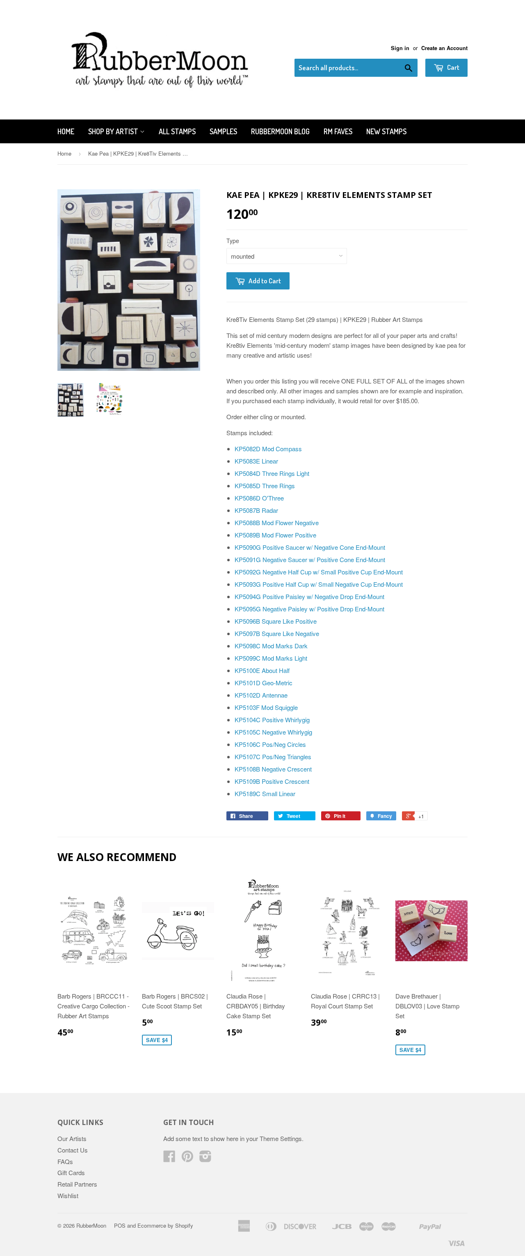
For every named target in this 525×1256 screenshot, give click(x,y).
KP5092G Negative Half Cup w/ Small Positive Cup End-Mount (319, 571)
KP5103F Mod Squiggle (266, 707)
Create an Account (444, 48)
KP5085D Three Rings (265, 485)
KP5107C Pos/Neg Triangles (273, 756)
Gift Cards (71, 1172)
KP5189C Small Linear (265, 793)
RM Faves (338, 131)
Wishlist (67, 1195)
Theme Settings (281, 1138)
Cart (452, 67)
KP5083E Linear (256, 461)
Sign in (400, 48)
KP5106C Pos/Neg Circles (270, 744)
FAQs (65, 1161)
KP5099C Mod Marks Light (271, 658)
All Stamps (177, 131)
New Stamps (386, 131)
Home (65, 131)
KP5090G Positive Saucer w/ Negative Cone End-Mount (310, 547)
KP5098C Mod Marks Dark (271, 645)
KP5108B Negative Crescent (273, 769)
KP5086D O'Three (259, 498)
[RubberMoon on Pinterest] (187, 1158)
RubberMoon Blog (280, 131)
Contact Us (72, 1150)
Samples (223, 131)
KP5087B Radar (256, 510)
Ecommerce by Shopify (165, 1225)
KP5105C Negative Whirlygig (273, 732)
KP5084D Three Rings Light (272, 473)
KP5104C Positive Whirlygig (272, 719)
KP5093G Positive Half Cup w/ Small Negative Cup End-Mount (319, 584)
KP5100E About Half (262, 670)
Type (232, 241)
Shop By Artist (114, 131)
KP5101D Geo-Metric (263, 682)
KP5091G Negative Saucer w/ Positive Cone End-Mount (310, 559)
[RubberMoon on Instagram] (205, 1158)
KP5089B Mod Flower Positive (275, 534)
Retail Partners (77, 1184)
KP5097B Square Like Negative (277, 633)
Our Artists (72, 1138)
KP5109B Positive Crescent (272, 781)
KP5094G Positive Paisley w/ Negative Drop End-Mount (309, 596)
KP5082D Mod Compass (268, 448)
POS (120, 1225)
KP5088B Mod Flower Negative (277, 522)
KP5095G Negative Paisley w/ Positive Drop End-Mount (309, 608)
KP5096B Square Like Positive (276, 621)
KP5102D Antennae (261, 695)
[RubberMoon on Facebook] (169, 1158)
